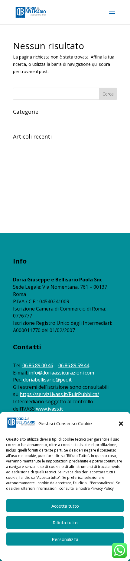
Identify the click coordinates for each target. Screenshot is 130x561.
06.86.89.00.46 (37, 365)
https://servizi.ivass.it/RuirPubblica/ (59, 394)
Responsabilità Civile (33, 121)
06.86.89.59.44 (73, 365)
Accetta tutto (65, 506)
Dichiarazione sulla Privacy (76, 552)
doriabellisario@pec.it (47, 379)
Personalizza (65, 539)
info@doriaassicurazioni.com (61, 372)
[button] (121, 424)
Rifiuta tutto (65, 522)
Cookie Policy (39, 552)
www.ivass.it (49, 408)
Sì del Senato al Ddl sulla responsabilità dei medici (61, 212)
